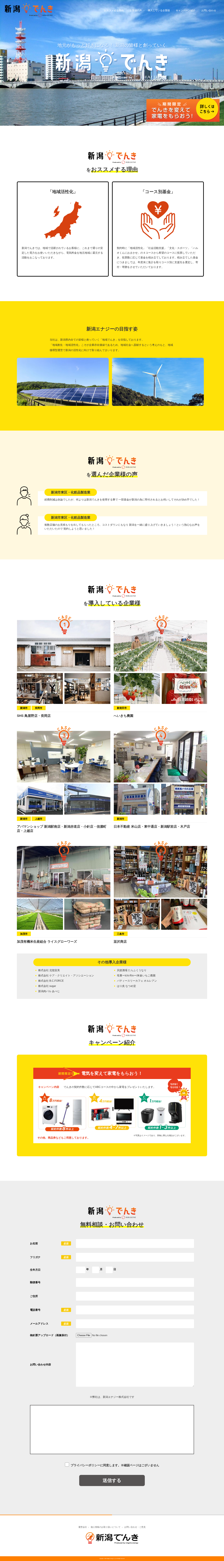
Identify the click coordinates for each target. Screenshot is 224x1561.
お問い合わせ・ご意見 (135, 1527)
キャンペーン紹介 (185, 10)
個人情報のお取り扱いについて (106, 1527)
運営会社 (82, 1527)
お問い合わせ (208, 10)
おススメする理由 (114, 10)
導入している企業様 (159, 10)
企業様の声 (136, 10)
